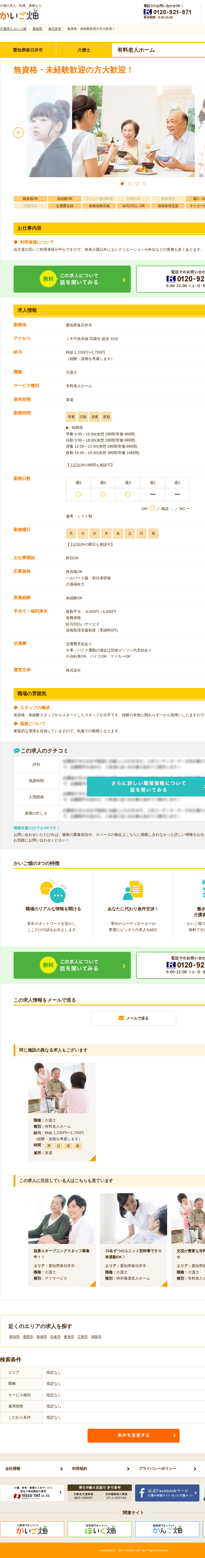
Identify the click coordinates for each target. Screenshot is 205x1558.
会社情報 (12, 1468)
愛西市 (28, 1337)
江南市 (82, 1337)
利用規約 (79, 1468)
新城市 (42, 1337)
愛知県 (14, 1337)
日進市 (55, 1337)
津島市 (96, 1337)
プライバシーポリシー (157, 1468)
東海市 (69, 1337)
